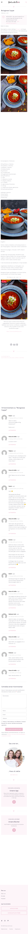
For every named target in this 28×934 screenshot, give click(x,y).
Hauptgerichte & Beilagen (7, 357)
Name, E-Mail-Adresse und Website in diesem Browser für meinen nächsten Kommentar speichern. (13, 723)
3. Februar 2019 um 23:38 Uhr (16, 453)
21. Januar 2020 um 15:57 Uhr (16, 576)
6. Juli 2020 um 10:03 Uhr (15, 673)
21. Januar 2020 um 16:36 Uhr (16, 594)
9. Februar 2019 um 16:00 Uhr (16, 488)
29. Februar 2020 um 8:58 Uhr (16, 639)
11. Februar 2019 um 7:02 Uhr (16, 521)
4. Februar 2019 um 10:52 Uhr (16, 472)
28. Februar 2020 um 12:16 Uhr (16, 616)
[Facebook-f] (1, 920)
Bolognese (18, 29)
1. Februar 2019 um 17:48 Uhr (16, 418)
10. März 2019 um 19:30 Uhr (15, 542)
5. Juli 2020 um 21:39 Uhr (15, 655)
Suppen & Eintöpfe (19, 357)
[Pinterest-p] (8, 920)
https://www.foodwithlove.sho (14, 331)
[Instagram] (5, 920)
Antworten (12, 430)
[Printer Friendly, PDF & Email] (14, 345)
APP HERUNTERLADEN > (12, 22)
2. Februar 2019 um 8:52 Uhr (15, 439)
